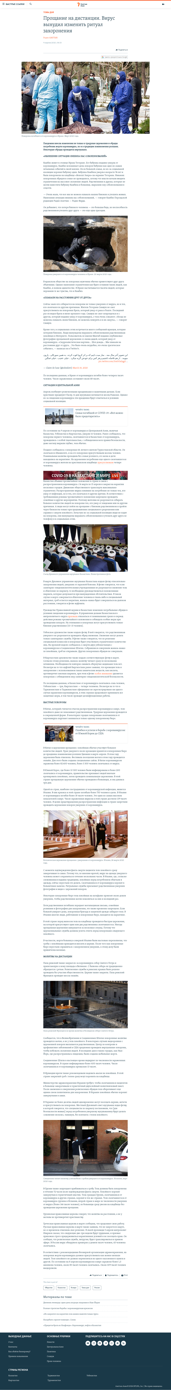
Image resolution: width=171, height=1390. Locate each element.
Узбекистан (92, 1376)
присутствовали (106, 463)
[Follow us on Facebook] (99, 1343)
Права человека (54, 1361)
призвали (73, 616)
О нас (10, 1342)
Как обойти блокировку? (19, 1352)
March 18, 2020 (80, 368)
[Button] (122, 50)
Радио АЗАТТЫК (50, 38)
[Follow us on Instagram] (93, 1343)
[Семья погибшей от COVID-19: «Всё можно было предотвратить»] (59, 416)
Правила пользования (18, 1357)
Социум (50, 1357)
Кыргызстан (13, 1380)
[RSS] (123, 1343)
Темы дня (48, 12)
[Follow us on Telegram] (105, 1343)
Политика (51, 1352)
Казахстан (13, 1376)
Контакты (12, 1347)
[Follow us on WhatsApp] (111, 1343)
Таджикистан (54, 1376)
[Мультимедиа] (163, 4)
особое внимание (103, 674)
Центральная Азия (55, 1347)
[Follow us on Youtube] (88, 1343)
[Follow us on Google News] (117, 1343)
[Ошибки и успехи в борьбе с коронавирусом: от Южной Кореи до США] (59, 734)
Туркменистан (54, 1380)
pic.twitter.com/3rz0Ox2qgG (112, 361)
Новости (50, 1342)
